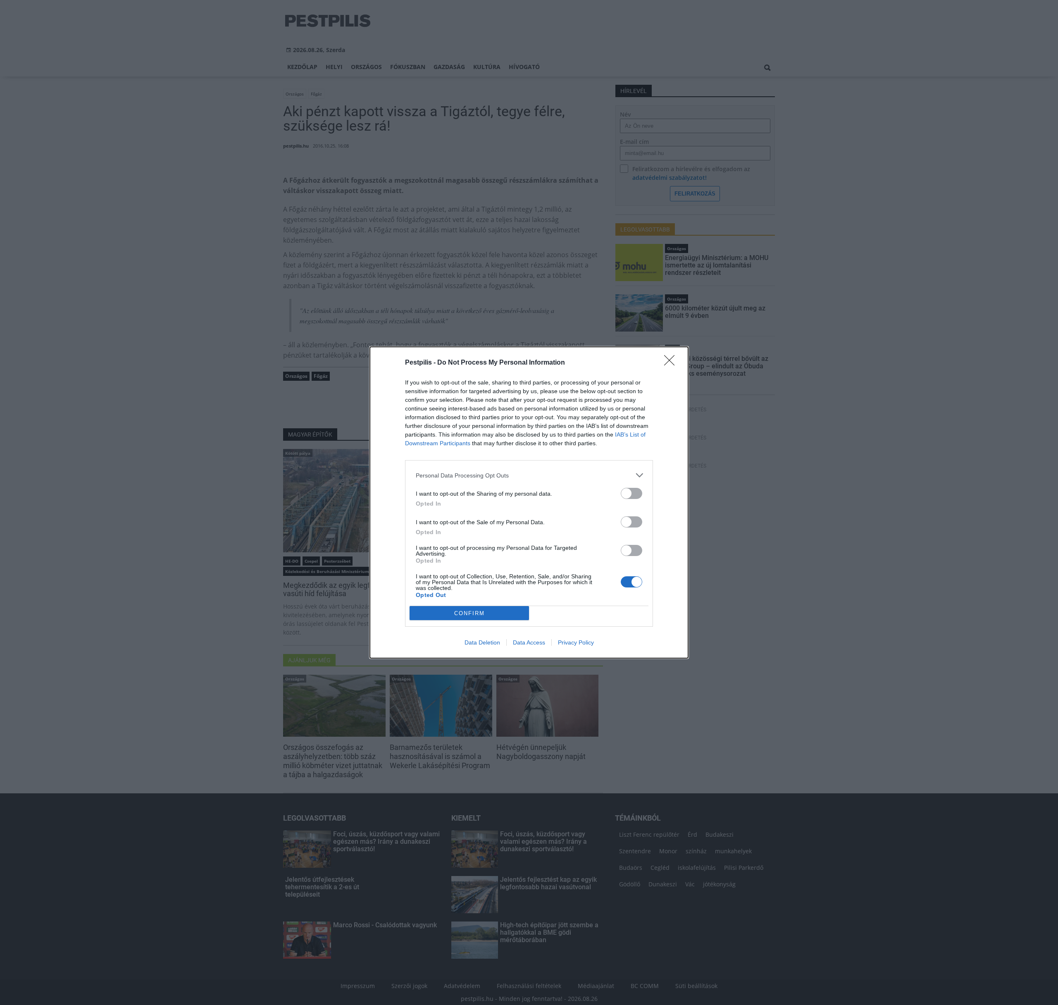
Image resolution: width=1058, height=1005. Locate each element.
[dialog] (529, 502)
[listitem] (529, 475)
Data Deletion (482, 642)
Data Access (529, 642)
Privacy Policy (576, 642)
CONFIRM (469, 613)
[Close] (672, 363)
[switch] (631, 493)
